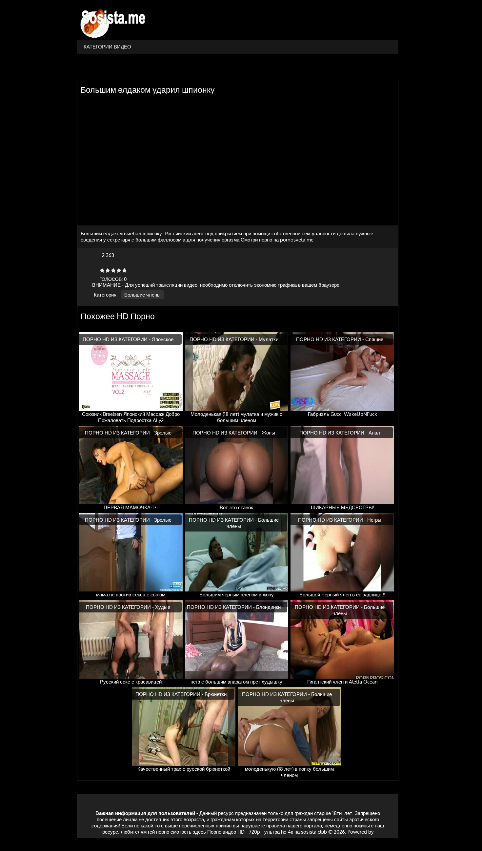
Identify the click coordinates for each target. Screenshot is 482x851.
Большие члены (142, 295)
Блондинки (268, 607)
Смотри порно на (260, 240)
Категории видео (107, 47)
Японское (162, 339)
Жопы (268, 433)
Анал (374, 433)
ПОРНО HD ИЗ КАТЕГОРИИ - (117, 339)
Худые (162, 607)
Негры (374, 520)
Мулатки (268, 339)
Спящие (374, 339)
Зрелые (162, 433)
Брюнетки (216, 694)
